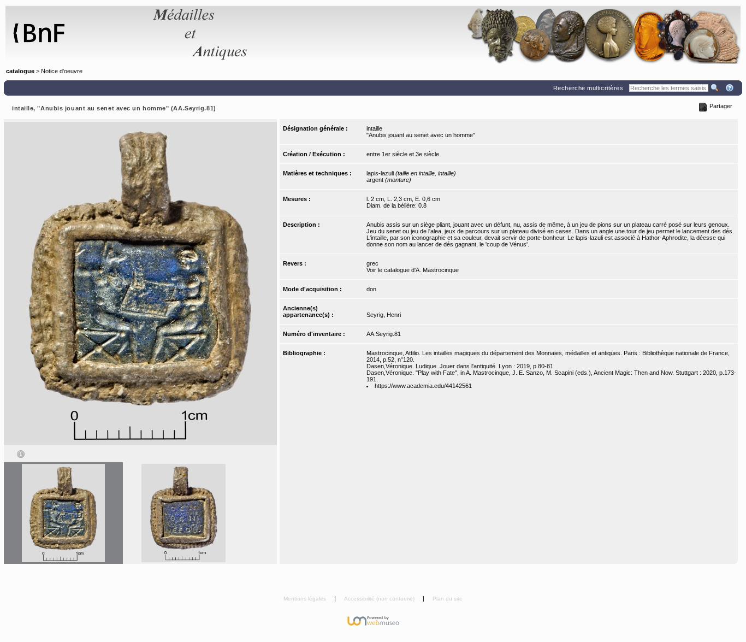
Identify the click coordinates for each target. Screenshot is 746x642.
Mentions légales (305, 599)
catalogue (20, 71)
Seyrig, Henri (383, 314)
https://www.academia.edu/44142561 (423, 385)
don (371, 289)
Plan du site (448, 599)
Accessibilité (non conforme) (380, 599)
